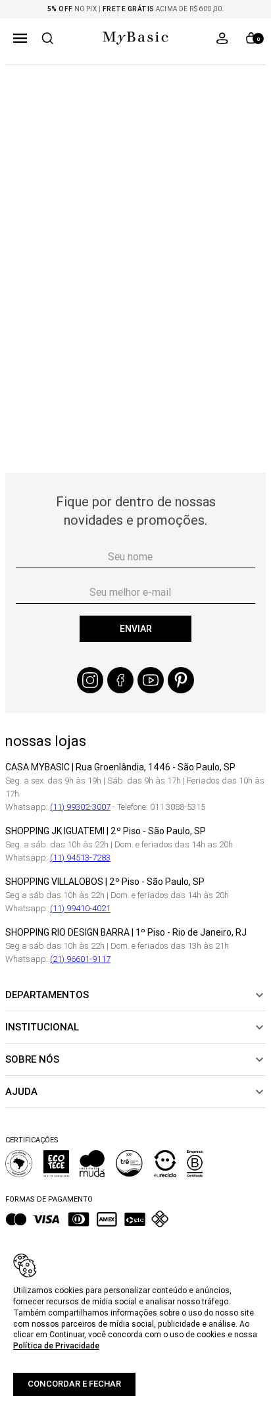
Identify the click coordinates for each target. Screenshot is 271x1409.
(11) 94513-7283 (80, 857)
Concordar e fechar (74, 1383)
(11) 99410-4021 (80, 908)
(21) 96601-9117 (80, 959)
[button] (20, 38)
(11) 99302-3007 (80, 806)
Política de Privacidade (56, 1345)
